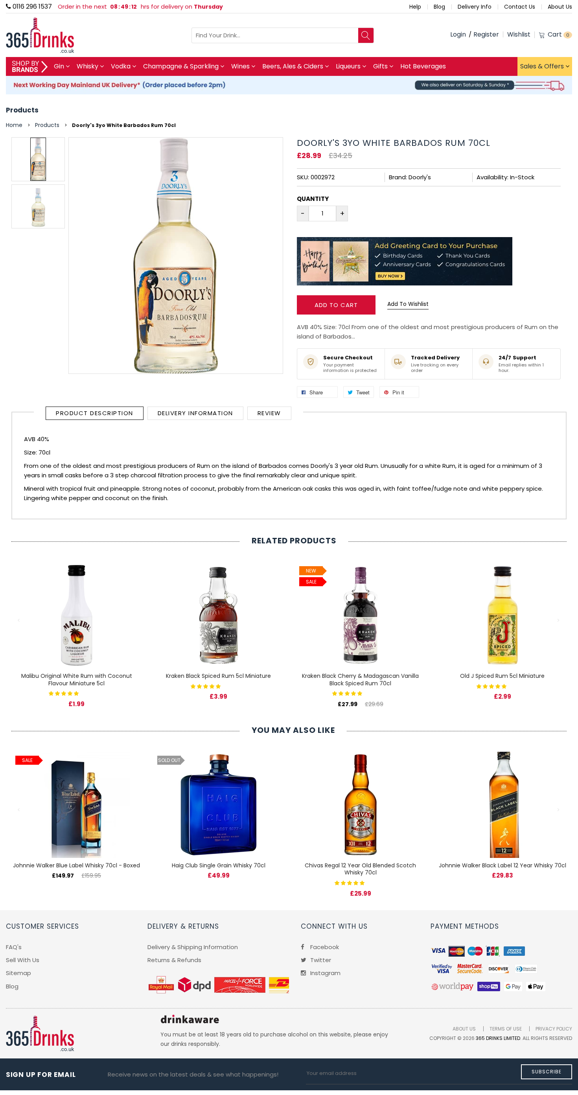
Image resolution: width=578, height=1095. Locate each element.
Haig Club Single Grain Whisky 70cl (218, 865)
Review (269, 413)
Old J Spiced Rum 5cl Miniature (502, 676)
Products (22, 110)
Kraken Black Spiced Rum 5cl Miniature (218, 676)
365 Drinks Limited (498, 1038)
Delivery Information (195, 413)
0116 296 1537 (31, 6)
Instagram (325, 973)
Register (486, 34)
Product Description (94, 413)
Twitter (320, 960)
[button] (64, 693)
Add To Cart (336, 305)
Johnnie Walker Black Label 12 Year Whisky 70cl (502, 865)
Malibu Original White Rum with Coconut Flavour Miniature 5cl (76, 679)
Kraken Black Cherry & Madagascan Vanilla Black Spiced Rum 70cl (360, 679)
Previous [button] (19, 620)
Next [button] (559, 620)
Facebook (324, 947)
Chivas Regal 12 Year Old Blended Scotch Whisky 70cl (360, 869)
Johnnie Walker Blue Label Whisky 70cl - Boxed (76, 865)
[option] (38, 159)
